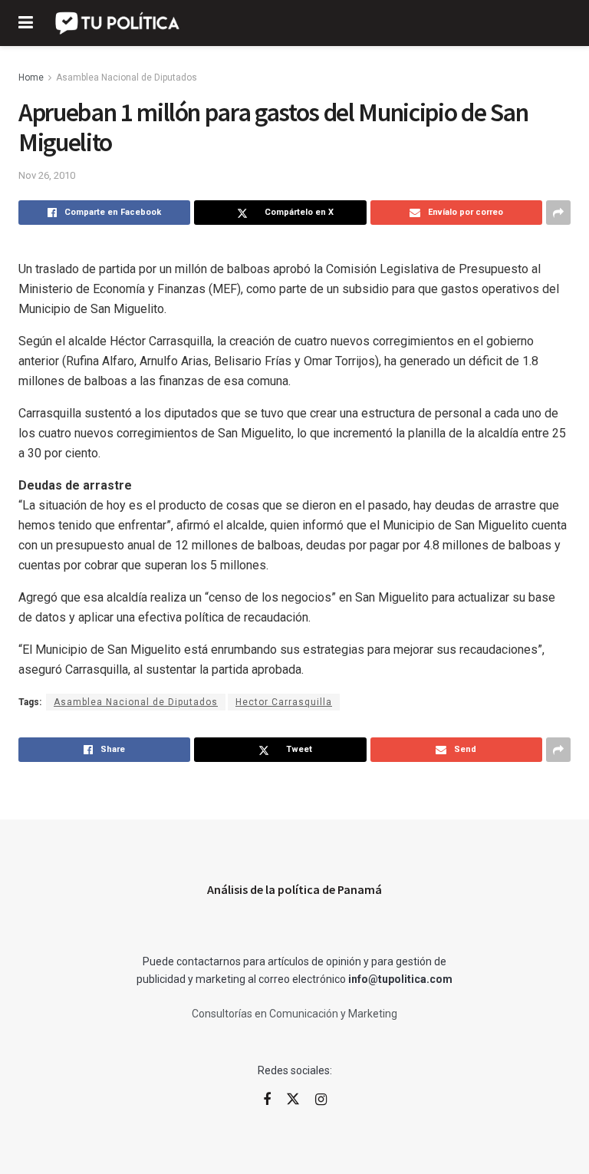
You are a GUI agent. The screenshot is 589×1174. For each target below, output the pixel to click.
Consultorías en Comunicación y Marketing (294, 1013)
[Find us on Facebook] (267, 1100)
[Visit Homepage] (118, 23)
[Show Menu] (25, 23)
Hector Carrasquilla (283, 702)
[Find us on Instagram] (321, 1100)
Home (31, 77)
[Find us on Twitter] (293, 1099)
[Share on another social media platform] (558, 212)
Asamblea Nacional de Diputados (126, 77)
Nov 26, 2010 (46, 175)
